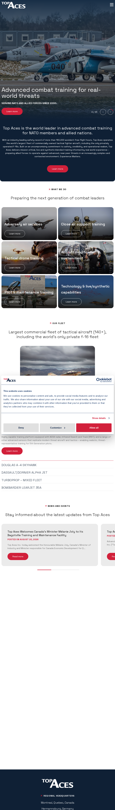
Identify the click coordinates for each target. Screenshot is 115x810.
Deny (21, 427)
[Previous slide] (103, 112)
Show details (99, 418)
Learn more (12, 111)
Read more (17, 556)
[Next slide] (111, 112)
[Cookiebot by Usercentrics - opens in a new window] (98, 380)
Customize (56, 427)
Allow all (94, 427)
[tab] (57, 464)
